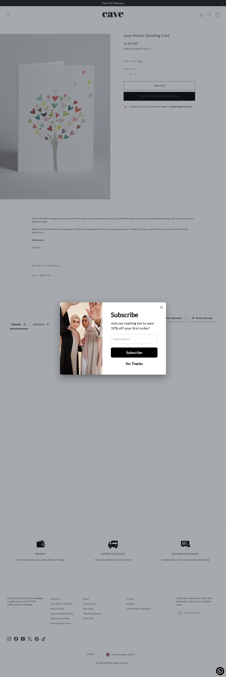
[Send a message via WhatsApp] (220, 671)
